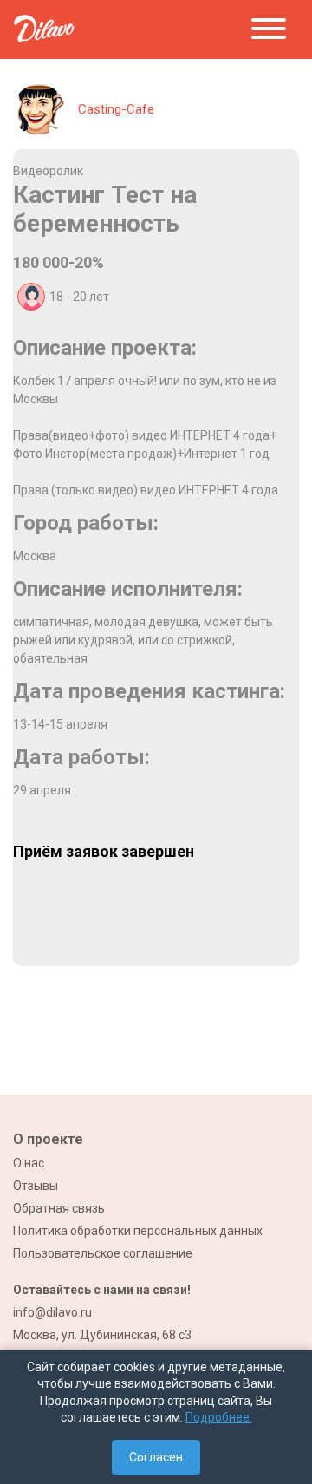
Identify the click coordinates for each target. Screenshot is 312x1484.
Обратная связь (59, 1208)
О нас (28, 1163)
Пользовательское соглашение (102, 1253)
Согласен (156, 1457)
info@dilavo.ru (52, 1312)
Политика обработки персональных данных (138, 1231)
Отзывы (35, 1186)
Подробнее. (218, 1417)
